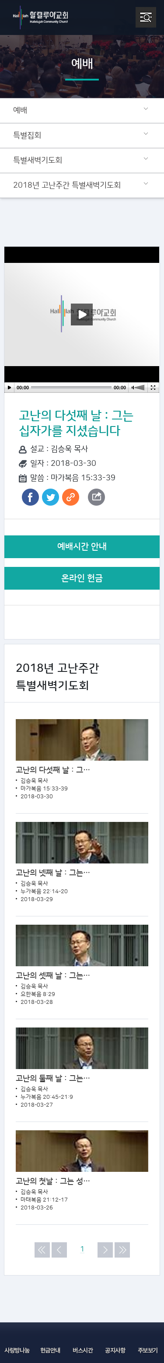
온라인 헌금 (82, 578)
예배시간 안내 (82, 547)
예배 (20, 110)
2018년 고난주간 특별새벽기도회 (67, 185)
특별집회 (27, 135)
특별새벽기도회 (37, 160)
